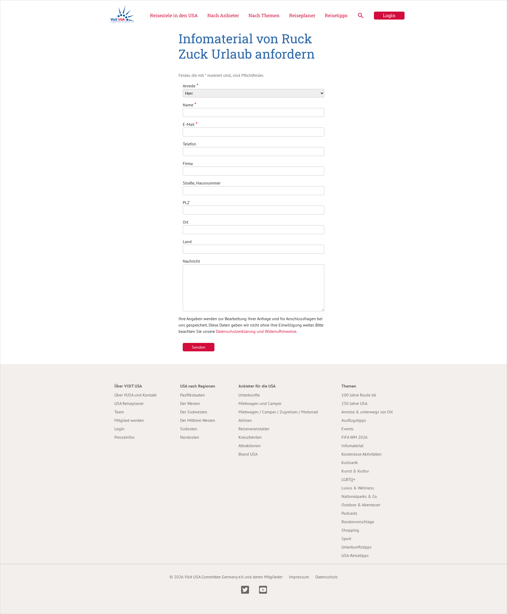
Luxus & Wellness (357, 487)
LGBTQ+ (348, 479)
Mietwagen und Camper (259, 403)
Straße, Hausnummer (201, 183)
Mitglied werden (129, 420)
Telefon (189, 144)
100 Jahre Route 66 (358, 395)
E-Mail (190, 124)
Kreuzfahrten (250, 437)
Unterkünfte (249, 395)
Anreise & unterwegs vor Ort (367, 411)
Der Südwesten (193, 411)
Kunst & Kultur (355, 471)
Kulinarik (349, 462)
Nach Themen (264, 15)
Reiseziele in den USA (174, 15)
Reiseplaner (302, 15)
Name (189, 105)
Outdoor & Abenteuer (360, 504)
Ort (185, 222)
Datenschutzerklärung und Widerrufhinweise (256, 331)
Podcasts (349, 513)
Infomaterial (352, 445)
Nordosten (189, 437)
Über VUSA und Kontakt (135, 395)
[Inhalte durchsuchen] (360, 15)
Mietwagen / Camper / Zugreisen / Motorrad (278, 411)
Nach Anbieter (223, 15)
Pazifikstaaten (192, 395)
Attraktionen (249, 445)
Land (187, 241)
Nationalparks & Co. (359, 496)
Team (119, 411)
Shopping (350, 530)
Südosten (188, 428)
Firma (188, 163)
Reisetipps (336, 15)
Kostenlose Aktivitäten (361, 454)
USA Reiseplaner (129, 403)
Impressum (299, 576)
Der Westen (190, 403)
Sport (346, 538)
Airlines (245, 420)
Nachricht (191, 261)
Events (347, 428)
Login (389, 15)
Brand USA (247, 454)
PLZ (186, 202)
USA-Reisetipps (355, 555)
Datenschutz (326, 576)
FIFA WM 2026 (354, 437)
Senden (198, 347)
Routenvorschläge (357, 521)
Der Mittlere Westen (197, 420)
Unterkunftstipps (356, 547)
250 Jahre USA (354, 403)
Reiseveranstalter (253, 428)
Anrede (190, 86)
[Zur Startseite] (122, 15)
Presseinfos (124, 437)
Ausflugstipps (353, 420)
